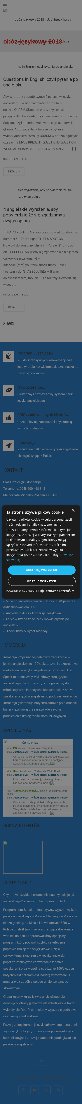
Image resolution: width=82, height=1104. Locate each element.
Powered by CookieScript (22, 590)
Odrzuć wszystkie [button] (41, 581)
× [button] (73, 510)
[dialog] (41, 552)
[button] (57, 591)
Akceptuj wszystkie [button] (42, 570)
